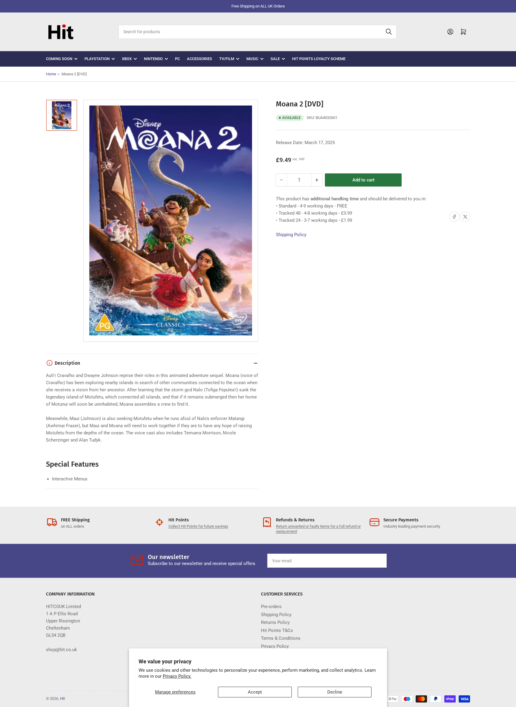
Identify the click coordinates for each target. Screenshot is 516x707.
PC (177, 59)
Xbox (127, 59)
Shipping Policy (291, 234)
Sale (275, 59)
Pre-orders (271, 606)
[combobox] (257, 32)
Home (51, 74)
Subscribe (368, 561)
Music (252, 59)
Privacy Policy (275, 646)
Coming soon (59, 59)
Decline (334, 692)
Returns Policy (275, 622)
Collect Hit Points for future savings (198, 526)
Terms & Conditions (280, 638)
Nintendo (153, 59)
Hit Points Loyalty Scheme (318, 59)
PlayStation (97, 59)
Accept (255, 692)
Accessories (199, 59)
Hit (62, 698)
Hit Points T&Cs (277, 630)
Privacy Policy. (177, 676)
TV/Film (226, 59)
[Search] (388, 32)
